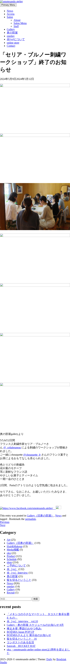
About (17, 20)
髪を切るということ (19, 579)
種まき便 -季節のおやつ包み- (24, 628)
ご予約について (16, 565)
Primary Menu (8, 5)
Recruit (11, 592)
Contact (11, 45)
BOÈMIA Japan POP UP (20, 631)
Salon (10, 17)
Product (11, 556)
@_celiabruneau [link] (12, 447)
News (10, 10)
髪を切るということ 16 (22, 638)
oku (9, 553)
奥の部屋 (12, 32)
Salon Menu (20, 23)
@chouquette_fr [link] (32, 454)
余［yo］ (12, 569)
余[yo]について (16, 39)
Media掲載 (13, 549)
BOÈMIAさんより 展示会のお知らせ (29, 635)
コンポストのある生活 (20, 642)
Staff (16, 26)
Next (2, 525)
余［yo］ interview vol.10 (22, 621)
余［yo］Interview (17, 572)
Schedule (12, 559)
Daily (49, 659)
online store (13, 42)
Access (10, 13)
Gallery (11, 29)
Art (8, 539)
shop (9, 562)
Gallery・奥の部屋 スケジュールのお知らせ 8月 (35, 624)
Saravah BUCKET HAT (21, 645)
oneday (11, 36)
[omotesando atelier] (11, 1)
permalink (30, 519)
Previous (4, 522)
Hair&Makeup (14, 546)
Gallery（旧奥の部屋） (40, 515)
